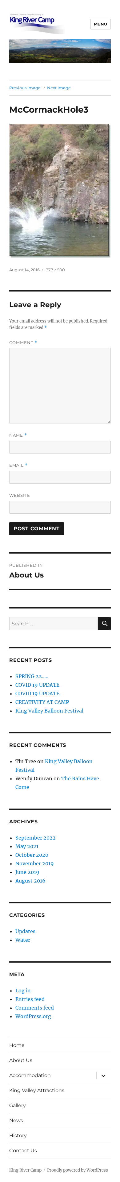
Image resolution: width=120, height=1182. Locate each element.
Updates (25, 931)
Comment (23, 342)
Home (17, 1045)
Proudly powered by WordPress (77, 1170)
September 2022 (35, 838)
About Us (20, 1060)
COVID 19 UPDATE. (38, 693)
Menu (100, 23)
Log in (23, 990)
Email (18, 465)
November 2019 (34, 863)
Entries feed (30, 999)
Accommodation (30, 1075)
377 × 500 (55, 269)
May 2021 (26, 846)
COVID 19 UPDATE (37, 685)
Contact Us (23, 1150)
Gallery (17, 1105)
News (16, 1120)
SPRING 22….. (31, 676)
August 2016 (30, 881)
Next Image (59, 87)
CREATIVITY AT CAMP (42, 702)
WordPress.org (33, 1016)
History (18, 1135)
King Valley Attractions (36, 1090)
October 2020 (31, 855)
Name (18, 435)
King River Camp (25, 1170)
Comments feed (34, 1008)
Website (19, 495)
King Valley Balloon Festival (49, 711)
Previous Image (25, 87)
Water (22, 940)
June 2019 (27, 872)
